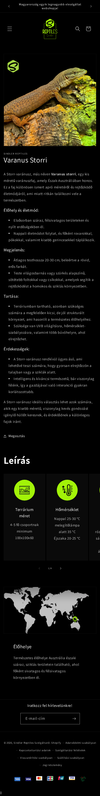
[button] (9, 28)
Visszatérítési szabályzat (36, 757)
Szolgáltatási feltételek (70, 750)
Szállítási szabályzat (70, 757)
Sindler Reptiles (24, 742)
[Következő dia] (60, 568)
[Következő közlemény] (91, 6)
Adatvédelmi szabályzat (81, 742)
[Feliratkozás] (74, 718)
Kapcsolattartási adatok (35, 750)
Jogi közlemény (52, 765)
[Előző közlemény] (9, 6)
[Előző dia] (39, 568)
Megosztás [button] (16, 436)
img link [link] (24, 483)
